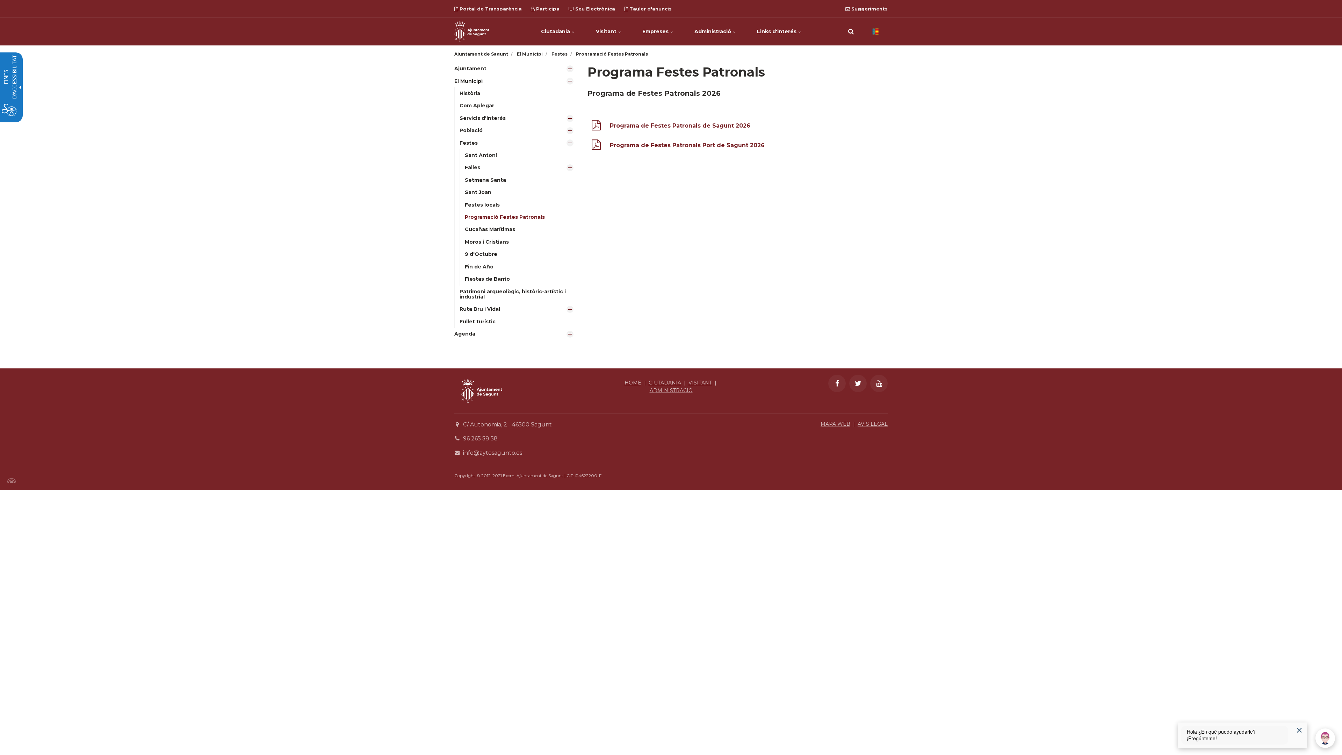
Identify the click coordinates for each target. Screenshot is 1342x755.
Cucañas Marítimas (490, 229)
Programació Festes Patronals (505, 217)
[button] (851, 31)
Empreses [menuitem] (656, 31)
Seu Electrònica (594, 9)
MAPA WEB (835, 424)
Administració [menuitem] (713, 31)
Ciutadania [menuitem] (556, 31)
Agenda (464, 334)
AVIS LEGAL (873, 424)
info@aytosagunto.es (492, 453)
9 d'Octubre (481, 254)
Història (470, 93)
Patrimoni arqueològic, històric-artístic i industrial (513, 294)
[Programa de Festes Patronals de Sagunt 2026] (596, 126)
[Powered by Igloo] (10, 480)
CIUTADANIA (665, 383)
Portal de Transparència (490, 9)
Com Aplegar (477, 105)
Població (471, 130)
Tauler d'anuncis (650, 9)
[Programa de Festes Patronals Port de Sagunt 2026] (596, 146)
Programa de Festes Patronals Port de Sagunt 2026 (687, 145)
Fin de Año (479, 267)
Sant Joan (478, 192)
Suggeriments (869, 9)
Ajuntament (470, 68)
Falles (472, 167)
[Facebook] (837, 383)
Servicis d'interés (483, 118)
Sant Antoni (481, 155)
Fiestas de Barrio (487, 279)
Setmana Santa (485, 180)
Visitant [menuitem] (607, 31)
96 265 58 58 (480, 438)
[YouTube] (879, 383)
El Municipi (468, 81)
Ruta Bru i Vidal (480, 309)
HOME (633, 383)
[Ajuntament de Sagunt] (471, 31)
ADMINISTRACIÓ (671, 390)
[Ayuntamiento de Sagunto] (481, 408)
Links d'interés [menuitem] (777, 31)
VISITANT (700, 383)
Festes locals (482, 205)
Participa (547, 9)
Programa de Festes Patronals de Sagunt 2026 (680, 125)
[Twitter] (858, 383)
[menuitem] (515, 69)
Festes (469, 143)
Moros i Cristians (487, 242)
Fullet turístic (478, 321)
